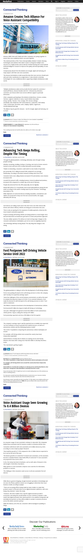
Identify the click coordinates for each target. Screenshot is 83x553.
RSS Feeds (35, 537)
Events (28, 1)
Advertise (70, 1)
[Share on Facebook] (4, 115)
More (47, 1)
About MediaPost (14, 537)
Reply (4, 132)
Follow (76, 1)
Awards (34, 1)
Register (63, 1)
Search (51, 1)
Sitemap (41, 537)
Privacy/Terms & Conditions (50, 537)
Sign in (56, 1)
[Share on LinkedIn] (8, 115)
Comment (7, 135)
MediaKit (21, 537)
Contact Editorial (28, 537)
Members (40, 1)
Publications (20, 1)
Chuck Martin (8, 23)
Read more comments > (42, 135)
